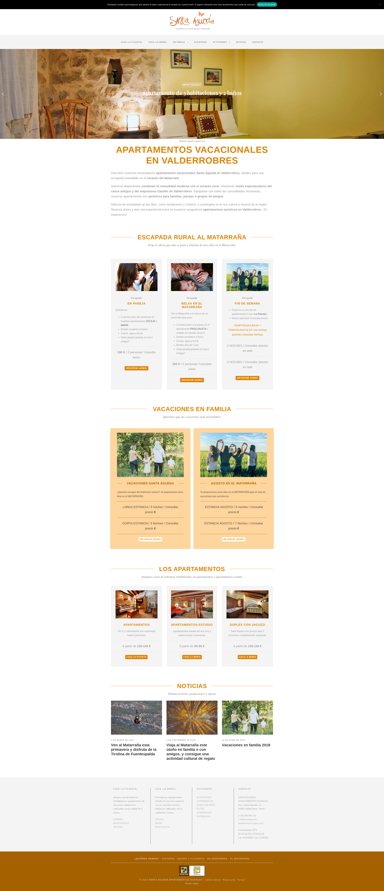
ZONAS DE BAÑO (206, 805)
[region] (192, 94)
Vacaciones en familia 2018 (246, 745)
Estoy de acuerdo (267, 4)
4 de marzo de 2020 (122, 740)
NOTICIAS (241, 42)
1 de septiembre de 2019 (181, 740)
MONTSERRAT (121, 823)
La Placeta (260, 314)
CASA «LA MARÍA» (157, 42)
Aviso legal (192, 883)
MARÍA (124, 325)
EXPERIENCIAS (205, 801)
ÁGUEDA (118, 827)
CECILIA (150, 321)
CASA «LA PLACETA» (131, 42)
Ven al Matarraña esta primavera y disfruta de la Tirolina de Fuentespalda (133, 749)
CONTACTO (257, 42)
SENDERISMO (204, 812)
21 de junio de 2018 (233, 740)
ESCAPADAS (200, 42)
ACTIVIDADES (204, 797)
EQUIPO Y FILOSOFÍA (190, 859)
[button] (3, 94)
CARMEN (118, 819)
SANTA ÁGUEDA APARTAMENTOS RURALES (175, 880)
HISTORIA (168, 859)
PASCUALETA (198, 329)
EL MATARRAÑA (240, 859)
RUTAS (200, 808)
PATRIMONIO (204, 816)
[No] (380, 4)
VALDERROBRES (217, 859)
